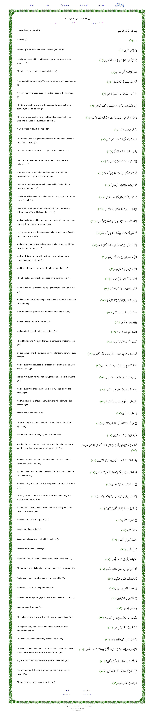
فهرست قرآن (83, 5)
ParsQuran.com (77, 710)
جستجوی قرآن (64, 5)
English (32, 5)
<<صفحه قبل (87, 694)
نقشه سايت (77, 706)
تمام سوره (86, 690)
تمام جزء (67, 690)
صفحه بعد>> (66, 694)
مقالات (48, 5)
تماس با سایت (66, 706)
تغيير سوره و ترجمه (95, 23)
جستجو (53, 23)
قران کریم (81, 708)
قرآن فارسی (73, 708)
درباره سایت (88, 706)
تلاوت (72, 23)
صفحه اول (101, 5)
